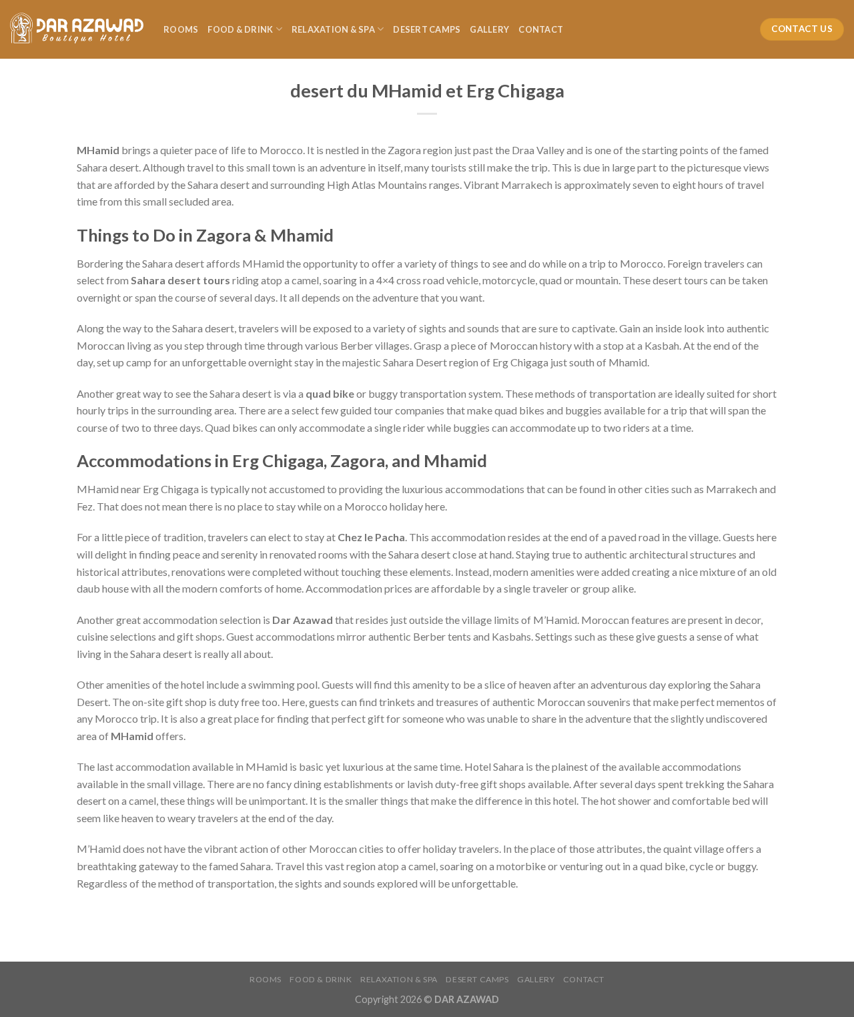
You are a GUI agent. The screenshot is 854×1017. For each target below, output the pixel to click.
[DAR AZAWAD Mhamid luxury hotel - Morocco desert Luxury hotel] (76, 29)
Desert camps (426, 29)
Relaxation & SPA (333, 29)
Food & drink (240, 29)
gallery (489, 29)
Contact (540, 29)
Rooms (180, 29)
